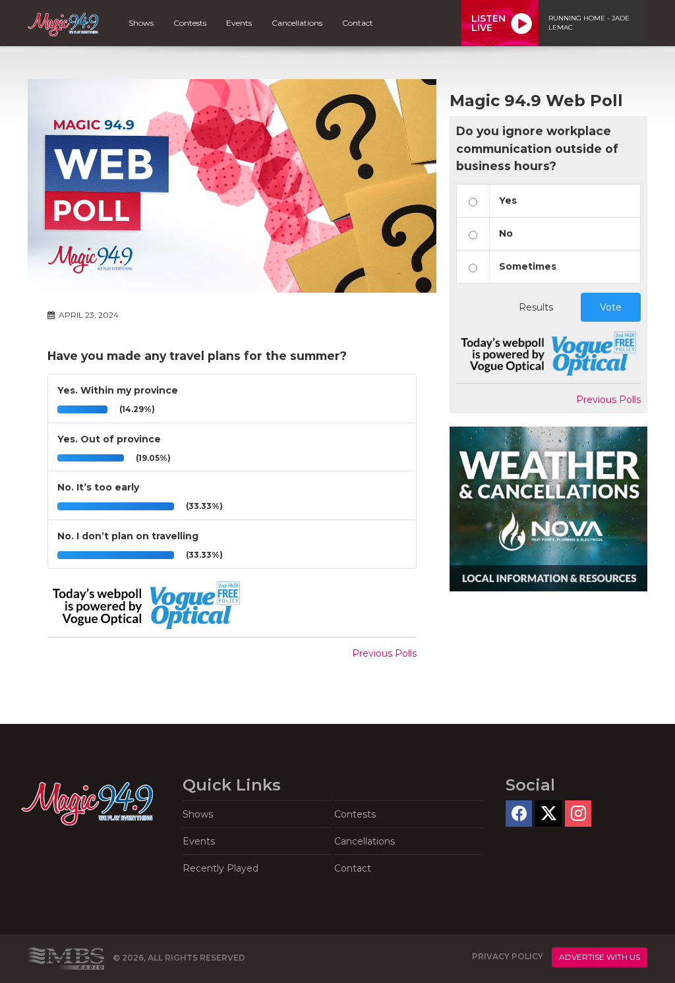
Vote (611, 307)
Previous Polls (384, 653)
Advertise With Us (599, 957)
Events (239, 23)
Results (536, 307)
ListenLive (488, 23)
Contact (357, 23)
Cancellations (297, 23)
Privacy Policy (507, 957)
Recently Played (220, 868)
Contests (189, 23)
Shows (141, 23)
